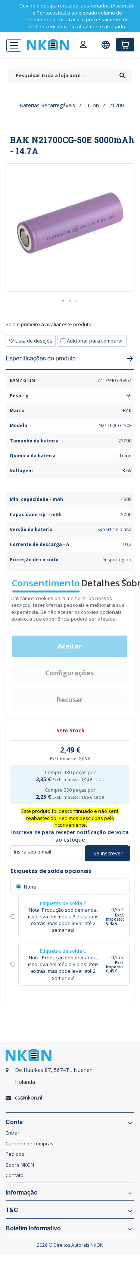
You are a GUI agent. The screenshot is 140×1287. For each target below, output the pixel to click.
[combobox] (61, 75)
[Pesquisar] (122, 72)
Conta (14, 1122)
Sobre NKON (20, 1164)
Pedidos (15, 1154)
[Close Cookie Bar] (125, 580)
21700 (116, 105)
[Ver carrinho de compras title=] (125, 44)
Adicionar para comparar (95, 340)
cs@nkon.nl (28, 1097)
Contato (15, 1175)
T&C (12, 1209)
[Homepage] (48, 44)
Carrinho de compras (29, 1143)
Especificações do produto (41, 358)
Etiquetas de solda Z (63, 903)
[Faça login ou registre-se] (83, 45)
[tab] (70, 327)
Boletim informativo (33, 1228)
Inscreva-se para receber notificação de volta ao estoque (70, 836)
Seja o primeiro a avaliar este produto (48, 324)
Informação (22, 1192)
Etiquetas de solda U (63, 950)
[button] (63, 301)
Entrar (12, 1132)
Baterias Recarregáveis (47, 105)
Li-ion (92, 105)
